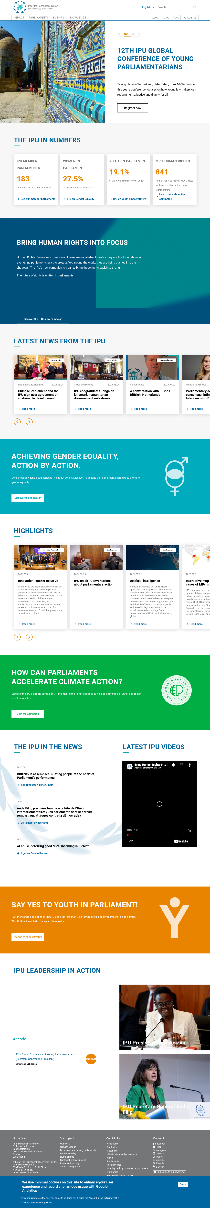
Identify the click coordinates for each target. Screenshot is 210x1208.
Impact (19, 17)
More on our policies (41, 1202)
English (146, 7)
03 (132, 34)
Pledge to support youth (28, 937)
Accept (183, 1184)
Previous (17, 421)
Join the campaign (28, 713)
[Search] (194, 7)
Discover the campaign (27, 497)
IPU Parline (189, 18)
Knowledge (77, 17)
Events (58, 17)
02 (126, 34)
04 (138, 34)
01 (120, 34)
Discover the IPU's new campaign (42, 319)
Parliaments (39, 17)
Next (29, 421)
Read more (131, 114)
